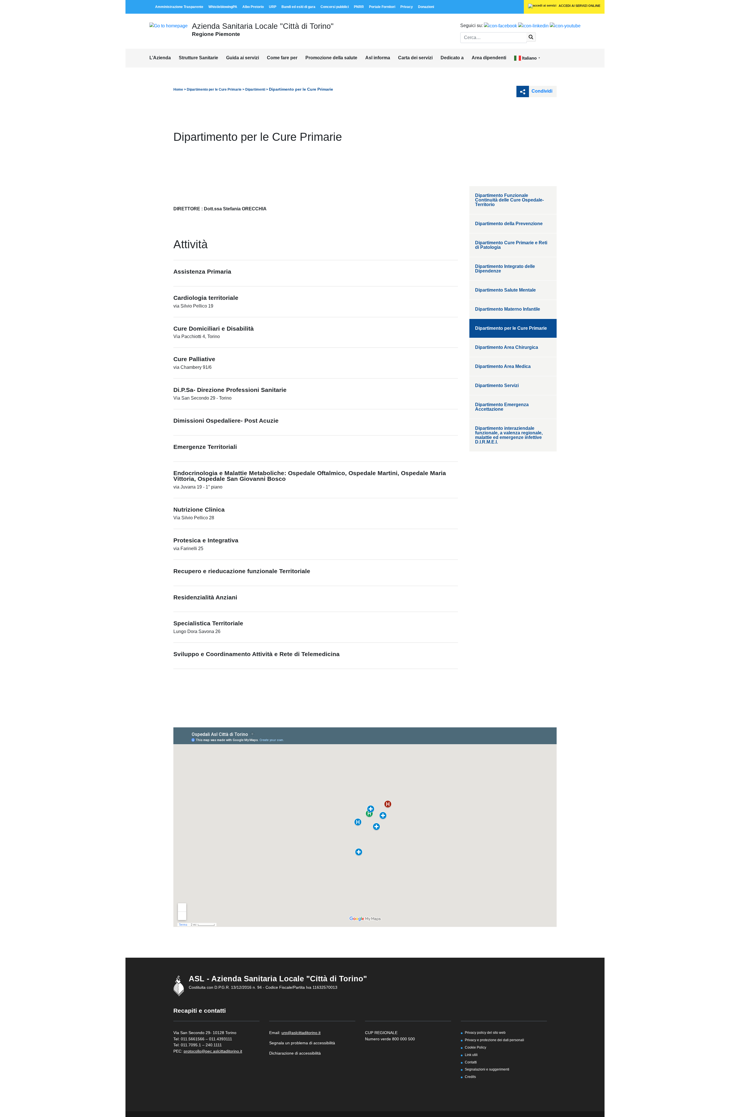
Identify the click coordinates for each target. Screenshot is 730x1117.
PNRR (359, 7)
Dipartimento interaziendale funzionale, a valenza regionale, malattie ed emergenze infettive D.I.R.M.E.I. (509, 435)
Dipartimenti (255, 89)
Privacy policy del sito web (485, 1032)
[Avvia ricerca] (531, 37)
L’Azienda (160, 57)
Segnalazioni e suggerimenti (487, 1069)
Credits (470, 1077)
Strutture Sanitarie (198, 57)
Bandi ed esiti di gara (298, 7)
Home (178, 89)
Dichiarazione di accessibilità (295, 1053)
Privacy (406, 7)
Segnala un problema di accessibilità (302, 1043)
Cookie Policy (475, 1047)
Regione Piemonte (216, 34)
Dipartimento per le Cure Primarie (214, 89)
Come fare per (282, 57)
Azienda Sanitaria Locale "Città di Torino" (263, 26)
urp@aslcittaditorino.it (301, 1032)
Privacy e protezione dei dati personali (494, 1040)
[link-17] (500, 25)
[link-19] (565, 25)
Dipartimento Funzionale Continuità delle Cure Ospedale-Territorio (509, 200)
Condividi (541, 91)
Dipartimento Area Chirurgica (506, 347)
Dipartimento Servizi (497, 385)
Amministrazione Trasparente (179, 7)
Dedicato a (452, 57)
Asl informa (377, 57)
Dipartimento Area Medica (503, 366)
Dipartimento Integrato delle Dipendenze (505, 268)
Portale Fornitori (382, 7)
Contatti (471, 1062)
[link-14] (168, 25)
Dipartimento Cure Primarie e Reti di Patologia (511, 245)
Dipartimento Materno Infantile (507, 309)
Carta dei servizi (415, 57)
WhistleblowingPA (222, 7)
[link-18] (533, 25)
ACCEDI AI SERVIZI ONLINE (579, 5)
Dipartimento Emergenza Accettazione (502, 407)
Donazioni (426, 7)
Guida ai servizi (242, 57)
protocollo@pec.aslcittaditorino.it (213, 1051)
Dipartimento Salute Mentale (505, 290)
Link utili (471, 1055)
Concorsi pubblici (335, 7)
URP (272, 7)
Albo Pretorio (253, 7)
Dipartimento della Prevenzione (509, 223)
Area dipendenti (489, 57)
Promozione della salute (331, 57)
